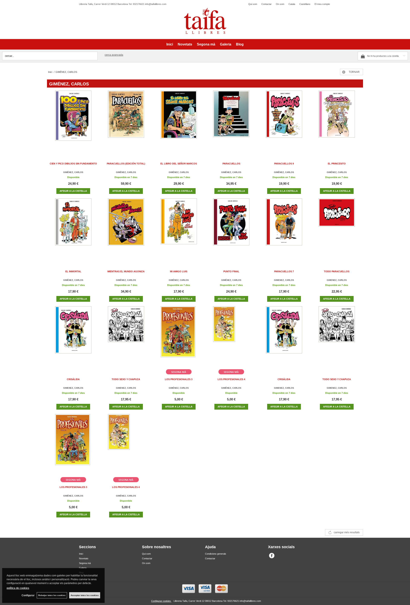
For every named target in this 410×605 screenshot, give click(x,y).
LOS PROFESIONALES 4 (231, 379)
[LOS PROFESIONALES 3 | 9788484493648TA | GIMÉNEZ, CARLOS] (179, 336)
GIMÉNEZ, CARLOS (73, 172)
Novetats (185, 44)
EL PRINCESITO (337, 163)
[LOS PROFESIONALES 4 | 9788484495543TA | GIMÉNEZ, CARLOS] (231, 336)
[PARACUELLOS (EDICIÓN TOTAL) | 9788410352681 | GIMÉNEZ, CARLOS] (126, 120)
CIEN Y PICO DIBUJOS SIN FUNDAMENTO (73, 163)
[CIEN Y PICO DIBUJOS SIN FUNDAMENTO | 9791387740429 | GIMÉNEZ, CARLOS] (73, 120)
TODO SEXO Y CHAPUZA (126, 379)
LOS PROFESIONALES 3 (178, 379)
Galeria (225, 44)
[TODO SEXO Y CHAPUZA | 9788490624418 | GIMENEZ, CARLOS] (126, 336)
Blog (240, 44)
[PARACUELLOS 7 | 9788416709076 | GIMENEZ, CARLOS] (284, 228)
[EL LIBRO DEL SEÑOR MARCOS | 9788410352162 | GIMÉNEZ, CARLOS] (179, 120)
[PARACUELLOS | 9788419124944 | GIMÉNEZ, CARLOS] (231, 120)
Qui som (252, 4)
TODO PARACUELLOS (336, 271)
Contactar (266, 4)
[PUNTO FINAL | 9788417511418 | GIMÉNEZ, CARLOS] (231, 228)
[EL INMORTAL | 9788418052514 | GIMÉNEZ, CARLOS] (73, 228)
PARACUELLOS (231, 163)
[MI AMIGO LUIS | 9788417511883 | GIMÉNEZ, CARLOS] (179, 228)
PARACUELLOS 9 (284, 163)
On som (280, 4)
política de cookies (18, 588)
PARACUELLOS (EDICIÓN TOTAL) (126, 163)
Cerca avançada (114, 54)
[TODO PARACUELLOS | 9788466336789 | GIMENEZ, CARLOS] (337, 228)
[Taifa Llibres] (205, 21)
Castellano (304, 4)
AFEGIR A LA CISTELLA (73, 191)
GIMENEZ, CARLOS (284, 280)
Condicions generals (215, 553)
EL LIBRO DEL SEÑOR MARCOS (178, 163)
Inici (169, 44)
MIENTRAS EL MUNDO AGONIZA (126, 271)
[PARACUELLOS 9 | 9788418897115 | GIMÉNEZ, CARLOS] (284, 120)
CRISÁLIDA (73, 379)
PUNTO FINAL (231, 271)
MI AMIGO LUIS (178, 271)
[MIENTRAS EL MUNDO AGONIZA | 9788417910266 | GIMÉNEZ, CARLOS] (126, 228)
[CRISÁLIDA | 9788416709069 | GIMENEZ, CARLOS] (73, 336)
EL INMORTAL (73, 271)
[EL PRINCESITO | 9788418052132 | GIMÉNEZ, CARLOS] (337, 120)
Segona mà (206, 44)
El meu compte (322, 4)
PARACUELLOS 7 (284, 271)
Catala (291, 4)
